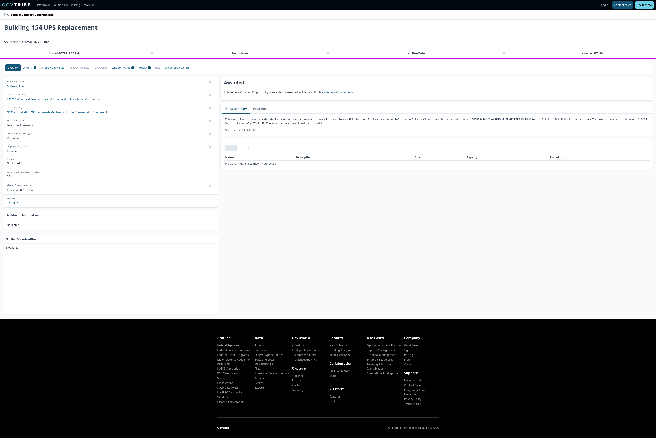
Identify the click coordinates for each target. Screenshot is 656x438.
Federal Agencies (228, 345)
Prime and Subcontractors (272, 373)
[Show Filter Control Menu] (210, 82)
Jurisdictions (225, 383)
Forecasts (261, 350)
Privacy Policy (412, 399)
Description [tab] (261, 108)
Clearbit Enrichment (230, 402)
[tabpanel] (437, 124)
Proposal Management (382, 355)
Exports (260, 388)
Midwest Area (16, 86)
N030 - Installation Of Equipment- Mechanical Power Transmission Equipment (57, 112)
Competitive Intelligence (382, 373)
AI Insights (299, 345)
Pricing (75, 5)
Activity (259, 378)
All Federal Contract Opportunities (30, 15)
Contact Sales (412, 385)
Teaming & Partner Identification (379, 366)
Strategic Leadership (380, 359)
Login (604, 5)
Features (335, 396)
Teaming (297, 390)
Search (259, 383)
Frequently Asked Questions (415, 392)
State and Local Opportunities (264, 362)
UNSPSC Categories (230, 392)
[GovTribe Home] (16, 5)
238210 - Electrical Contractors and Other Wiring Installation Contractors (54, 99)
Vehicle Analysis (339, 355)
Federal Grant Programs (233, 355)
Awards (259, 345)
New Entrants (338, 345)
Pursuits (297, 380)
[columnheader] (507, 157)
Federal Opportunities (269, 355)
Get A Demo (412, 345)
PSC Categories (227, 373)
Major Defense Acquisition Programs (234, 362)
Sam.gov (12, 202)
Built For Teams (339, 371)
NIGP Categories (228, 388)
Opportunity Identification (384, 345)
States (221, 378)
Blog (407, 359)
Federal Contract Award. (341, 92)
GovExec (423, 428)
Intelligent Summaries (306, 350)
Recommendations (304, 355)
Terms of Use (412, 404)
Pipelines (298, 376)
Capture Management (381, 350)
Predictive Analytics (304, 359)
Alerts (295, 385)
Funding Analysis (340, 350)
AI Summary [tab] (238, 108)
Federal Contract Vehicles (233, 350)
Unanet (334, 380)
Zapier (333, 376)
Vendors (222, 397)
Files (257, 368)
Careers (409, 364)
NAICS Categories (228, 368)
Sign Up (409, 350)
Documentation (414, 380)
